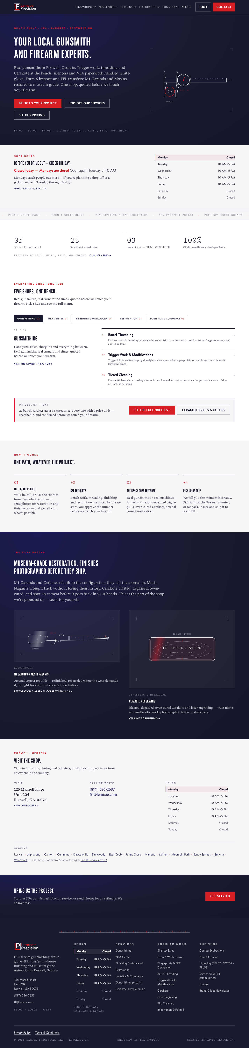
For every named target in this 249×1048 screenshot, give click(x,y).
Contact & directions (211, 950)
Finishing (126, 6)
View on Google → (26, 805)
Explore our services (87, 103)
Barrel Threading (167, 974)
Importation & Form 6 (170, 1009)
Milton (163, 854)
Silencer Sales (165, 950)
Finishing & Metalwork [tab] (94, 318)
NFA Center (106, 6)
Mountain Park (180, 854)
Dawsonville (80, 854)
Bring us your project (38, 103)
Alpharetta (33, 854)
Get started (220, 896)
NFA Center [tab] (58, 318)
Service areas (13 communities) (209, 976)
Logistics (169, 6)
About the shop (208, 957)
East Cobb (115, 854)
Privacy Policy (22, 1032)
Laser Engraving (167, 997)
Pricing (186, 6)
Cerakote (162, 990)
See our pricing (32, 115)
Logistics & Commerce (129, 976)
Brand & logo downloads (214, 990)
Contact (224, 7)
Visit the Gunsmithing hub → (33, 363)
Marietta (150, 854)
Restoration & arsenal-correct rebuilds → (43, 691)
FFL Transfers (165, 1003)
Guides (203, 984)
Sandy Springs (202, 854)
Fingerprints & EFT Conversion (169, 965)
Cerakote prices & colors (203, 410)
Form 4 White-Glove (170, 957)
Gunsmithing (84, 6)
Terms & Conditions (47, 1032)
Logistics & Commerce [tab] (167, 318)
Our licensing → (100, 255)
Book (203, 7)
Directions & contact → (30, 188)
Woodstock (20, 860)
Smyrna (219, 854)
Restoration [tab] (131, 318)
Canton (48, 854)
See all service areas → (94, 860)
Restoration (148, 6)
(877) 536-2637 (102, 789)
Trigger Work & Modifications (166, 982)
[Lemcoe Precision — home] (25, 6)
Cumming (63, 854)
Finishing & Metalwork (129, 963)
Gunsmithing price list (129, 982)
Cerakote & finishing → (144, 718)
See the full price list (152, 410)
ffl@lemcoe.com (103, 794)
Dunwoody (98, 854)
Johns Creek (133, 854)
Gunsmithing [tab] (28, 318)
